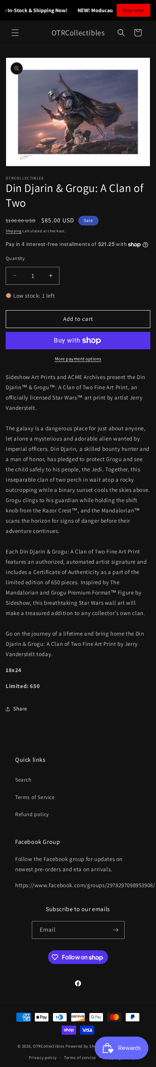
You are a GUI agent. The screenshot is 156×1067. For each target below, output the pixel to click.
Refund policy (32, 814)
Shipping (14, 230)
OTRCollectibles (49, 1045)
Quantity (15, 258)
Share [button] (20, 708)
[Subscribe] (116, 930)
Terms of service (80, 1057)
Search (23, 779)
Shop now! (133, 10)
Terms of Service (35, 797)
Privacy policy (43, 1057)
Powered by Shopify (85, 1045)
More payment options (78, 358)
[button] (15, 32)
